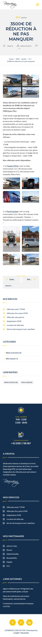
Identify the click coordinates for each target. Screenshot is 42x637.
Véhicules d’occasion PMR (17, 313)
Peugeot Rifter (13, 166)
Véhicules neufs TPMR (16, 309)
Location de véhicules (15, 325)
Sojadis (9, 562)
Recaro (9, 550)
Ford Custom (12, 211)
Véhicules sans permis (15, 317)
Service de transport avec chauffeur (21, 329)
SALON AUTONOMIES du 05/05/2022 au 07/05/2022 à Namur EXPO (30, 279)
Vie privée (25, 632)
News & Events (26, 46)
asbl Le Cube (12, 546)
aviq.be (25, 591)
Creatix (16, 632)
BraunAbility (12, 558)
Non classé (10, 358)
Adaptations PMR (14, 321)
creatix (10, 46)
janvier (21, 18)
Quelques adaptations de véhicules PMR (12, 279)
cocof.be (6, 606)
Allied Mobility (13, 554)
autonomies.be (19, 599)
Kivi (8, 566)
